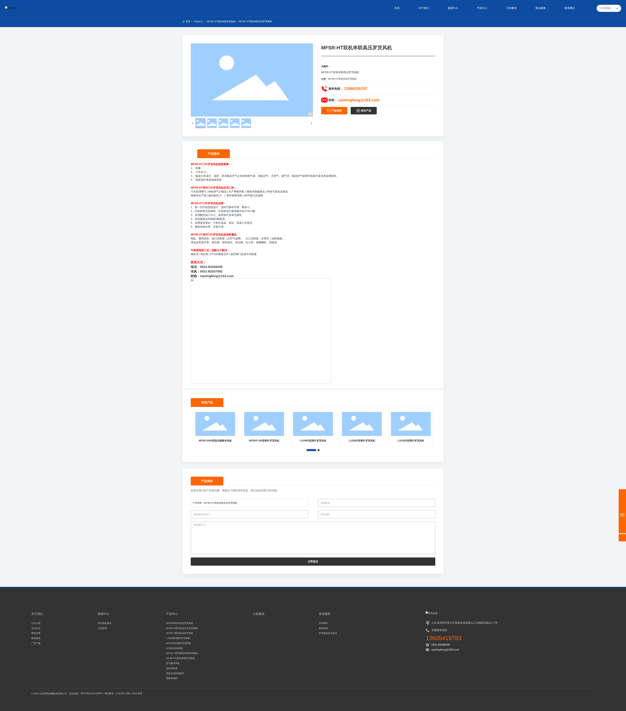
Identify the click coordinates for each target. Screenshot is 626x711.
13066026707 (355, 88)
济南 (128, 693)
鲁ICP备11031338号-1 (92, 693)
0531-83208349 (440, 644)
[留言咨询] (622, 515)
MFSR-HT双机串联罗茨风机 (221, 21)
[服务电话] (622, 493)
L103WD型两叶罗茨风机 (313, 440)
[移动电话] (622, 500)
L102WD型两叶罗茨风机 (362, 440)
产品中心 (198, 21)
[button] (311, 450)
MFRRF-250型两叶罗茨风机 (264, 440)
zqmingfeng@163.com (359, 100)
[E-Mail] (622, 507)
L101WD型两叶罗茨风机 (411, 440)
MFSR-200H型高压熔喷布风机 (215, 440)
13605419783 (444, 638)
